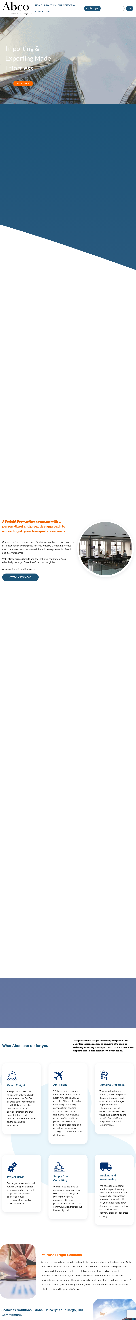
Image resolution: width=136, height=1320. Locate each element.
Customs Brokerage (112, 1084)
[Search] (129, 8)
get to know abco (20, 577)
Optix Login (92, 8)
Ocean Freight (16, 1085)
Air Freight (60, 1084)
